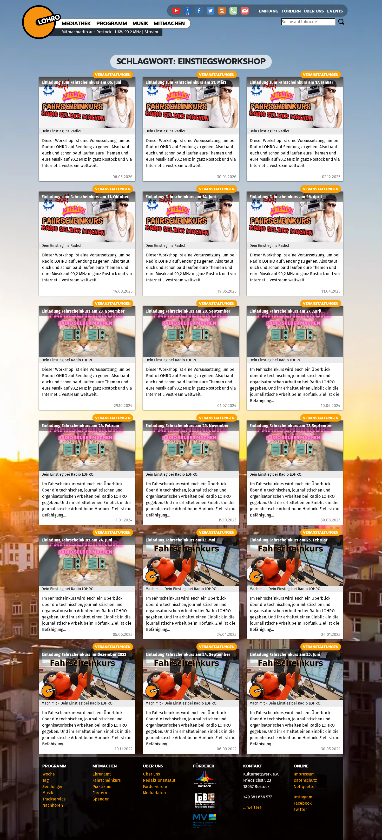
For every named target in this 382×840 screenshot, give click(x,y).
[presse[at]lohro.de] (246, 10)
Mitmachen (169, 23)
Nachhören (52, 805)
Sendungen (52, 786)
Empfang (268, 11)
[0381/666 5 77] (235, 10)
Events (335, 11)
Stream (151, 31)
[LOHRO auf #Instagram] (223, 10)
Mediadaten (154, 792)
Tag (45, 780)
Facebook (303, 803)
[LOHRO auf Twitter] (212, 10)
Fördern (291, 11)
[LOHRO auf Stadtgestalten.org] (189, 10)
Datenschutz (305, 780)
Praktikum (102, 786)
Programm (111, 23)
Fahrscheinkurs (107, 780)
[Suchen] (341, 22)
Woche (48, 774)
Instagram (303, 796)
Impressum (304, 774)
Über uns (314, 11)
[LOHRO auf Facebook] (201, 10)
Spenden (101, 799)
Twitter (300, 809)
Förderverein (155, 786)
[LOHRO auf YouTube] (178, 10)
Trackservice (54, 799)
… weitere (252, 807)
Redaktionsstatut (159, 780)
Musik (140, 23)
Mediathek (76, 23)
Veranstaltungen (112, 74)
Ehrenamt (102, 774)
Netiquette (304, 786)
